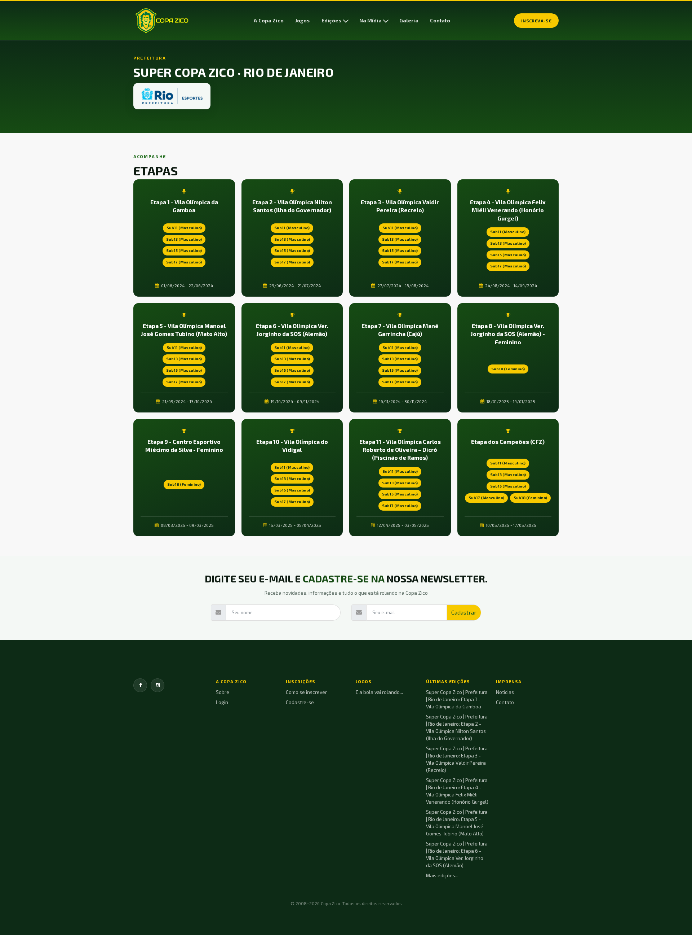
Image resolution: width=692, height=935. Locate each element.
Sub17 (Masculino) (184, 262)
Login (222, 702)
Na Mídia (370, 20)
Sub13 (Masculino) (184, 239)
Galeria (408, 20)
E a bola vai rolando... (379, 692)
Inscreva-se (536, 20)
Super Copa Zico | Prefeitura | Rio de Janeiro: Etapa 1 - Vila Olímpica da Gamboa (457, 699)
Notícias (505, 692)
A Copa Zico (269, 20)
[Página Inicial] (161, 20)
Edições (331, 20)
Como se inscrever (306, 692)
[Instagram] (157, 685)
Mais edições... (442, 875)
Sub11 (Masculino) (184, 228)
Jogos (302, 20)
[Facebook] (140, 685)
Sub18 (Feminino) (508, 369)
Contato (440, 20)
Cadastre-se (300, 702)
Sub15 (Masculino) (184, 250)
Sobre (222, 692)
